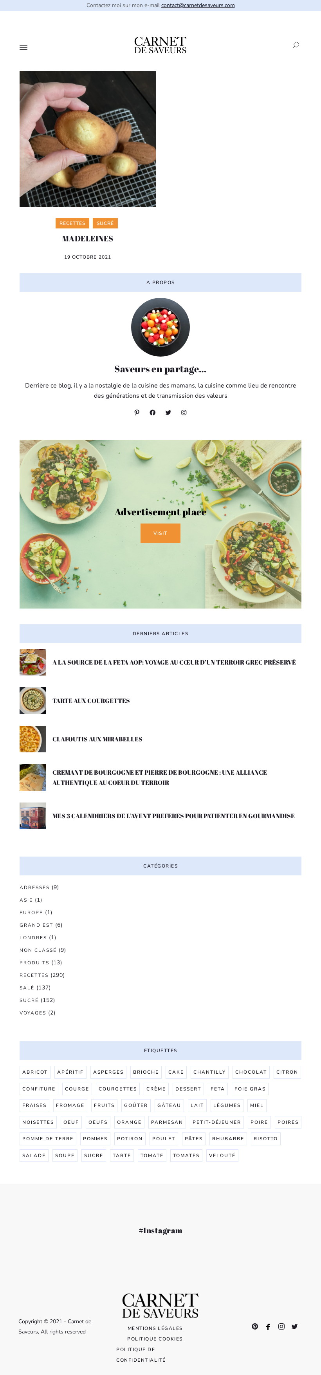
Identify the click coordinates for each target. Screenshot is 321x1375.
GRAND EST (36, 925)
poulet (163, 1139)
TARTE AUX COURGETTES (91, 700)
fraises (34, 1105)
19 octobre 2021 (88, 257)
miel (257, 1105)
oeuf (71, 1122)
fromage (70, 1105)
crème (156, 1089)
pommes (95, 1139)
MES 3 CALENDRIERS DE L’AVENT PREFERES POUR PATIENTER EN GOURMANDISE (173, 816)
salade (34, 1155)
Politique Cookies (155, 1339)
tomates (186, 1155)
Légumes (227, 1105)
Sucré (29, 1000)
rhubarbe (228, 1139)
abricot (35, 1072)
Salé (27, 988)
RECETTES (34, 975)
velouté (222, 1155)
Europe (31, 912)
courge (77, 1089)
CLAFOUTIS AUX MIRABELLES (97, 739)
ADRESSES (35, 887)
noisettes (38, 1122)
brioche (146, 1072)
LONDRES (33, 938)
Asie (26, 900)
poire (259, 1122)
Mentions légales (155, 1328)
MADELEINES (88, 238)
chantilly (209, 1072)
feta (218, 1089)
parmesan (167, 1122)
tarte (122, 1155)
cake (176, 1072)
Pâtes (194, 1139)
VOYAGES (33, 1013)
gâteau (169, 1105)
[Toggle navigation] (23, 48)
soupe (65, 1155)
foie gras (250, 1089)
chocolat (251, 1072)
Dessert (188, 1089)
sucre (93, 1155)
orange (129, 1122)
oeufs (98, 1122)
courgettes (118, 1089)
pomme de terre (48, 1139)
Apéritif (70, 1072)
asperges (108, 1072)
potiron (130, 1139)
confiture (39, 1089)
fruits (104, 1105)
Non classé (38, 950)
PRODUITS (34, 963)
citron (287, 1072)
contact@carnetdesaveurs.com (198, 5)
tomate (152, 1155)
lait (197, 1105)
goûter (136, 1105)
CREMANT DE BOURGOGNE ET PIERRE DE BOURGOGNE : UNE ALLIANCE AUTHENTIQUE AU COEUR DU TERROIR (159, 777)
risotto (266, 1139)
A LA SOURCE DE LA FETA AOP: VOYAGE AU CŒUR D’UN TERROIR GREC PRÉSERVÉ (174, 662)
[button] (293, 45)
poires (288, 1122)
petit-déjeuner (217, 1122)
